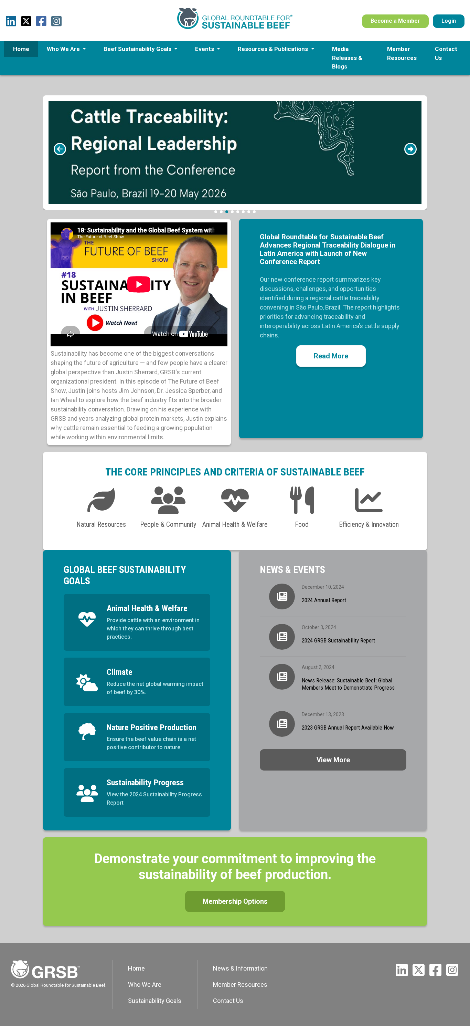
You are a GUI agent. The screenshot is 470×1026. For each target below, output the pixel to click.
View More (333, 760)
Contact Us (228, 1000)
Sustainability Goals (154, 1000)
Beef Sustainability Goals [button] (138, 48)
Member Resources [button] (402, 53)
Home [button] (21, 48)
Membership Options (235, 901)
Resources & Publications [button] (273, 48)
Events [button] (205, 48)
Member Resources (240, 984)
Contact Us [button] (446, 53)
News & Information (240, 968)
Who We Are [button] (64, 48)
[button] (59, 149)
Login (448, 21)
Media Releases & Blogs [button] (347, 57)
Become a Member (395, 21)
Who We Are (144, 984)
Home (136, 968)
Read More (331, 356)
